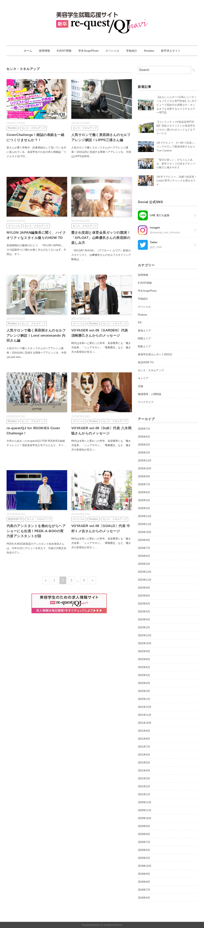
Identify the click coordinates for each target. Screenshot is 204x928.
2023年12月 (144, 571)
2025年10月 (144, 468)
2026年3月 (144, 452)
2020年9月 (144, 826)
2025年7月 (144, 484)
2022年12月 (144, 635)
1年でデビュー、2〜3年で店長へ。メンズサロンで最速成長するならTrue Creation (176, 146)
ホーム (28, 50)
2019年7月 (144, 889)
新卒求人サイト (170, 50)
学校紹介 (131, 50)
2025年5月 (144, 500)
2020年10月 (144, 818)
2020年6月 (144, 850)
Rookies (149, 50)
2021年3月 (144, 778)
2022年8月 (144, 659)
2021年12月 (144, 706)
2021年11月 (144, 714)
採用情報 (44, 50)
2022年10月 (144, 643)
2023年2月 (144, 627)
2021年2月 (144, 786)
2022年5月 (144, 675)
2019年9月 (144, 873)
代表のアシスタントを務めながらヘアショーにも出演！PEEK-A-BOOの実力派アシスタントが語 (36, 531)
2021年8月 (144, 738)
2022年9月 (144, 651)
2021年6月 (144, 754)
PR (139, 322)
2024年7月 (144, 547)
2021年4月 (144, 770)
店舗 (140, 386)
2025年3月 (144, 508)
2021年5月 (144, 762)
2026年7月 (144, 428)
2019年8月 (144, 881)
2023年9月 (144, 587)
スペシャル (112, 50)
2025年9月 (144, 476)
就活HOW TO (15, 519)
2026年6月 (144, 436)
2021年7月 (144, 746)
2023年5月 (144, 611)
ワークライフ (145, 402)
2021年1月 (144, 794)
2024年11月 (144, 524)
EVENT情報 (64, 50)
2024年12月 (144, 516)
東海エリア (144, 330)
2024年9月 (144, 540)
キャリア (143, 378)
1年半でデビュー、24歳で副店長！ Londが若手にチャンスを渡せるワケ (177, 180)
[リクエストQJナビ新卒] (102, 14)
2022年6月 (144, 667)
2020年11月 (144, 810)
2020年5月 (144, 857)
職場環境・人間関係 (149, 394)
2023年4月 (144, 619)
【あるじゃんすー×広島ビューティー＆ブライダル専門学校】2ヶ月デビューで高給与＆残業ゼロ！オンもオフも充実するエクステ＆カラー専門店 (176, 105)
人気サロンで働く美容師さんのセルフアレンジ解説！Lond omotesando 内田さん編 (36, 335)
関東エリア (144, 346)
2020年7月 (144, 842)
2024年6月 (144, 555)
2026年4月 (144, 444)
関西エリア (144, 338)
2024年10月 (144, 532)
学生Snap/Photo (88, 50)
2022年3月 (144, 691)
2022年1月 (144, 698)
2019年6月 (144, 897)
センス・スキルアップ (33, 128)
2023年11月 (144, 579)
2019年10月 (144, 865)
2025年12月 (144, 460)
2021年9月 (144, 730)
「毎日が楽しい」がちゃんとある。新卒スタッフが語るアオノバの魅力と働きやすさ (175, 163)
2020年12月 (144, 802)
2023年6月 (144, 603)
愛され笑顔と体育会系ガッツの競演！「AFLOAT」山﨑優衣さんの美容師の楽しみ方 (101, 238)
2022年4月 (144, 683)
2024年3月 (144, 563)
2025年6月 (144, 492)
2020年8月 (144, 834)
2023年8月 (144, 595)
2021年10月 (144, 722)
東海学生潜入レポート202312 (155, 354)
